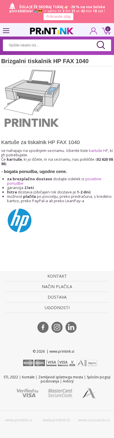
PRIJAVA (93, 32)
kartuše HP (98, 150)
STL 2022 (11, 377)
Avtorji (68, 381)
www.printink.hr (56, 420)
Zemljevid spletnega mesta (60, 377)
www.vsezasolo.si (94, 420)
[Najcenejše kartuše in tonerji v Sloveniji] (52, 30)
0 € (105, 30)
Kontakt (28, 377)
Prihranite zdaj (58, 16)
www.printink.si (18, 420)
